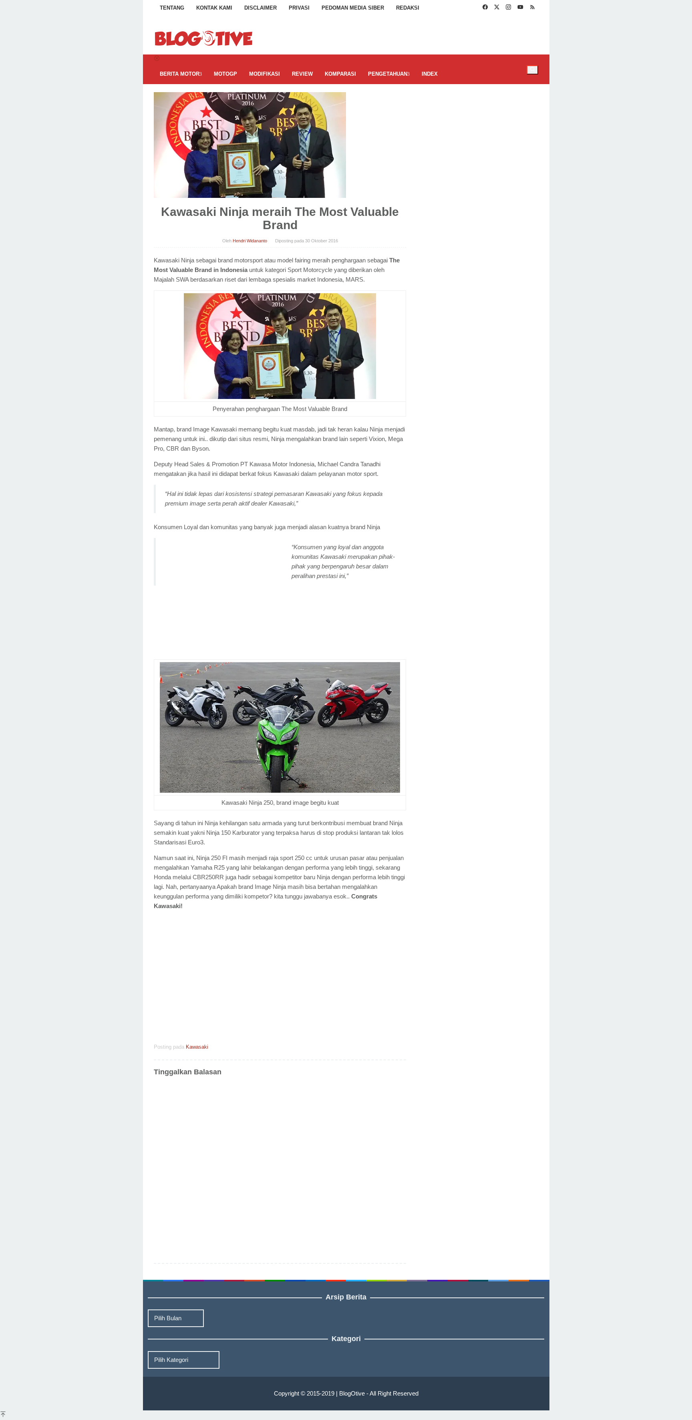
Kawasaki (197, 1047)
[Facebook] (485, 8)
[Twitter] (497, 8)
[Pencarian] (532, 69)
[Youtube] (520, 8)
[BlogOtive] (204, 37)
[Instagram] (508, 8)
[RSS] (532, 8)
